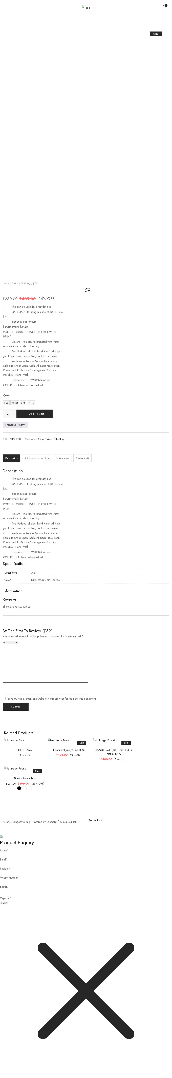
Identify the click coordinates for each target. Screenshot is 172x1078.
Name (4, 850)
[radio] (6, 402)
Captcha (5, 898)
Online (15, 283)
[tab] (11, 458)
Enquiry (5, 887)
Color (6, 395)
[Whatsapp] (101, 826)
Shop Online (44, 439)
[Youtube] (129, 826)
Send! (4, 903)
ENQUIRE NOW (15, 425)
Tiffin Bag (25, 283)
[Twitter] (119, 826)
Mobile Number (9, 878)
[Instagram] (110, 826)
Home (6, 283)
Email (3, 859)
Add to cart (36, 413)
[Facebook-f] (92, 826)
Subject (5, 869)
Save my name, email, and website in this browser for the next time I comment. (52, 699)
